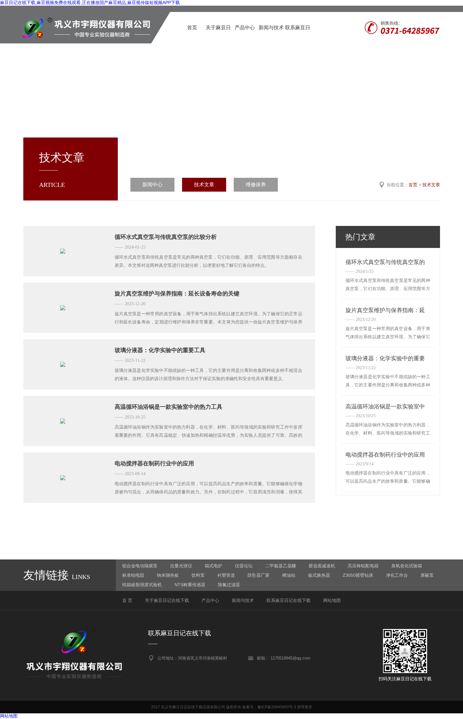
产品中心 (245, 27)
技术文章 (204, 184)
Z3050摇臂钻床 (358, 575)
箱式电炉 (213, 565)
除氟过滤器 (229, 584)
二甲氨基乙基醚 (280, 565)
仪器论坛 (244, 565)
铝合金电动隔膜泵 (139, 565)
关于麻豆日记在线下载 (218, 34)
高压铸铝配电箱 (363, 565)
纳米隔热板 (168, 575)
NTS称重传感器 (189, 584)
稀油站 (288, 575)
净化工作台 (397, 575)
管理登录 (304, 707)
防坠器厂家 (259, 575)
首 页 (127, 600)
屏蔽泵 (427, 575)
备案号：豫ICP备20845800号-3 (269, 707)
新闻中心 (152, 184)
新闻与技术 (271, 27)
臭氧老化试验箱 (406, 565)
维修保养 (256, 184)
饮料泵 (198, 575)
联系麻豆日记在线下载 (297, 34)
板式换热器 (319, 575)
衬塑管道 (226, 575)
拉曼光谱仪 (181, 565)
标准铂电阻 (133, 575)
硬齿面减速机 (322, 565)
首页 (192, 27)
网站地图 (332, 600)
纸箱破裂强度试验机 (142, 584)
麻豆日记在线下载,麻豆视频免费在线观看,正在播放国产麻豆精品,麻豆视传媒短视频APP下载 (90, 2)
